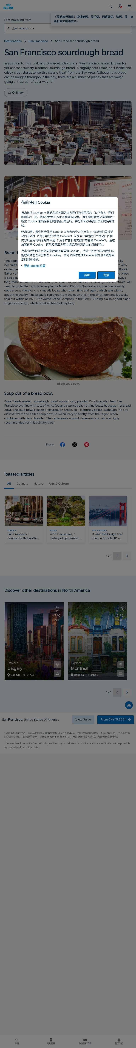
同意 (106, 275)
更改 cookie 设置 (35, 265)
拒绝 (87, 275)
